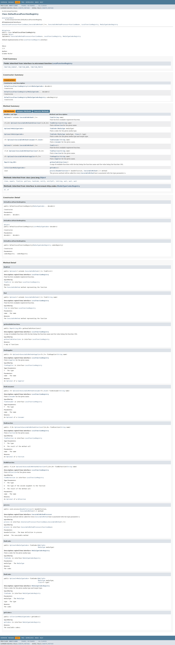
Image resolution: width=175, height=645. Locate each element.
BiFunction (36, 123)
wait (65, 181)
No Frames (31, 5)
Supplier (32, 156)
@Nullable (41, 545)
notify (42, 181)
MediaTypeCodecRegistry (109, 24)
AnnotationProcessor (9, 24)
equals (12, 181)
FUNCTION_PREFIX (37, 67)
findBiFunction (55, 123)
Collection (8, 168)
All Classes (42, 5)
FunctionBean (23, 24)
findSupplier (55, 156)
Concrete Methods (41, 111)
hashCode (35, 181)
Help (41, 2)
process (52, 171)
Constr (20, 8)
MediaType (61, 128)
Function (33, 151)
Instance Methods (24, 111)
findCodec (53, 128)
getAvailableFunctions (58, 162)
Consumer (32, 140)
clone (6, 181)
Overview (4, 2)
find (51, 117)
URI (14, 162)
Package (11, 2)
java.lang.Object (8, 18)
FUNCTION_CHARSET (10, 67)
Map (5, 162)
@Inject (7, 224)
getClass (27, 181)
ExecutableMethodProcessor (58, 24)
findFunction (55, 151)
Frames (23, 5)
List (29, 86)
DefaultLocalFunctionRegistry (15, 86)
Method (27, 8)
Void (40, 140)
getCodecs (53, 168)
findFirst (53, 145)
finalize (19, 181)
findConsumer (55, 140)
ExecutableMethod (35, 24)
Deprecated (30, 2)
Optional (7, 117)
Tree (22, 2)
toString (59, 181)
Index (37, 2)
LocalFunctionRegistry (89, 24)
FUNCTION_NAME (24, 67)
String (56, 117)
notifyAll (50, 181)
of (5, 190)
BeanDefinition (62, 171)
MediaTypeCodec (37, 86)
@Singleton (6, 30)
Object (11, 34)
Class (77, 134)
